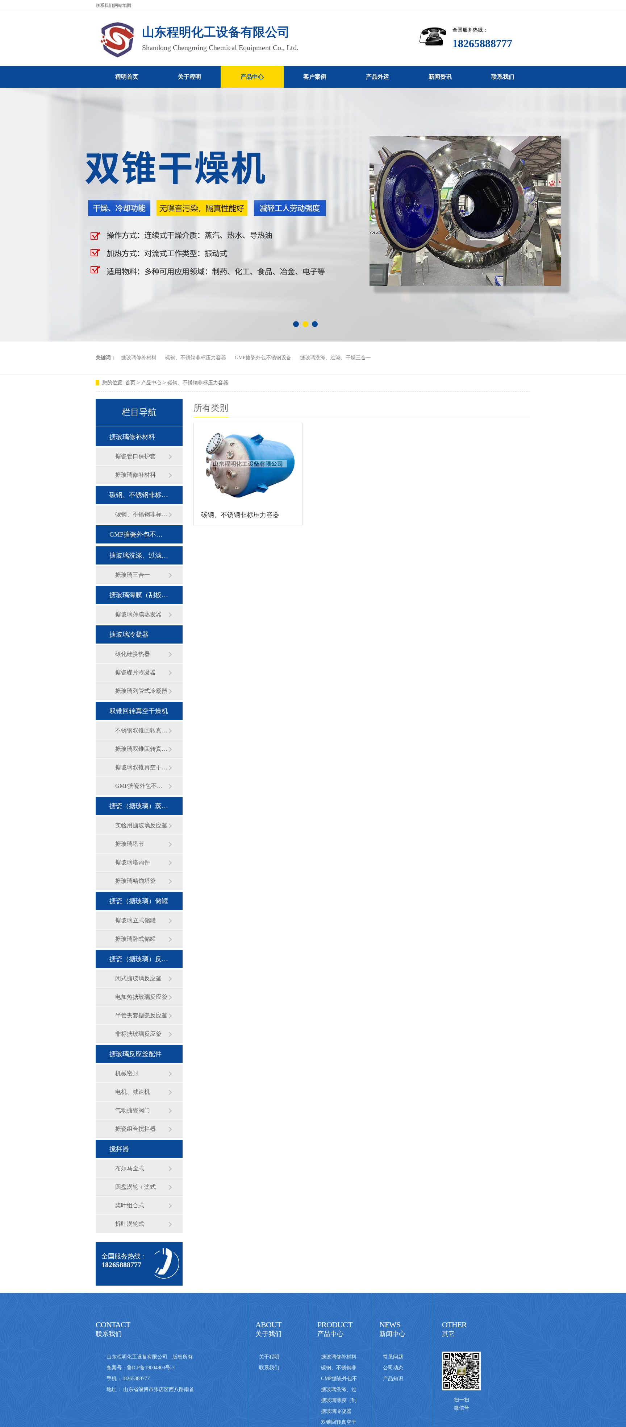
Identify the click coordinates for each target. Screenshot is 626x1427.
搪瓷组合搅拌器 (135, 1129)
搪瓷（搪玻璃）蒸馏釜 (138, 806)
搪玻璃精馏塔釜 (135, 881)
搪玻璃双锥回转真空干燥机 (141, 749)
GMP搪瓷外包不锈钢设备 (263, 357)
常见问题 (393, 1357)
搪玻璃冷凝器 (129, 634)
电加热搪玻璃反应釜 (141, 997)
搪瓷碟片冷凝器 (135, 672)
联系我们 (104, 5)
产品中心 (252, 77)
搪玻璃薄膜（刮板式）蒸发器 (138, 595)
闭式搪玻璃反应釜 (138, 978)
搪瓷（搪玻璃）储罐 (138, 901)
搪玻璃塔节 (129, 844)
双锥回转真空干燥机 (138, 711)
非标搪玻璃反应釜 (138, 1034)
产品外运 (377, 77)
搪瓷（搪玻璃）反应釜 (138, 959)
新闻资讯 (440, 77)
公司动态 (393, 1367)
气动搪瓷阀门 (132, 1110)
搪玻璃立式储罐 (135, 920)
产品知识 (393, 1378)
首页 (130, 382)
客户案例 (314, 77)
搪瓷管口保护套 (135, 456)
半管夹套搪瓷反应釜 (141, 1015)
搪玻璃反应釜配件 (135, 1054)
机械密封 (126, 1073)
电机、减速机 (132, 1092)
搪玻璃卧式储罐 (135, 939)
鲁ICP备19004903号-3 (151, 1367)
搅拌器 (119, 1149)
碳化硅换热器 (132, 654)
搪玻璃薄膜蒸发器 (138, 614)
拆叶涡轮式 (129, 1224)
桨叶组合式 (129, 1205)
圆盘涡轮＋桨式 (135, 1187)
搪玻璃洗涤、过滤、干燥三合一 (335, 357)
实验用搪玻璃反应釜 (141, 825)
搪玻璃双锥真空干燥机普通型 (141, 767)
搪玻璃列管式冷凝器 (141, 691)
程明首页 (126, 77)
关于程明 (189, 77)
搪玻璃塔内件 (132, 862)
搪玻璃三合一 (132, 575)
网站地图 (122, 5)
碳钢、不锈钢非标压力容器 (195, 357)
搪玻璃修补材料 (138, 357)
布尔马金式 (129, 1168)
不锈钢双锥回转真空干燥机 (141, 730)
